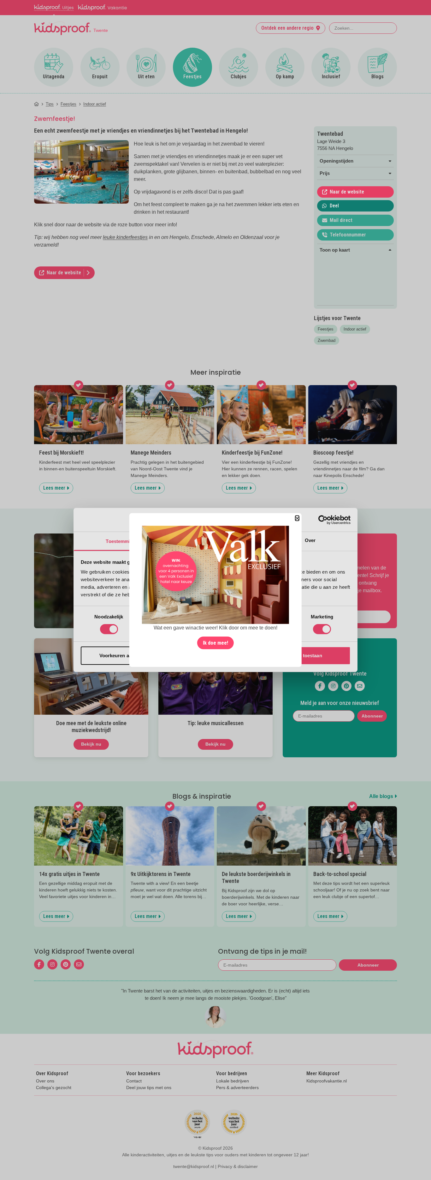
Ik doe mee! (215, 643)
